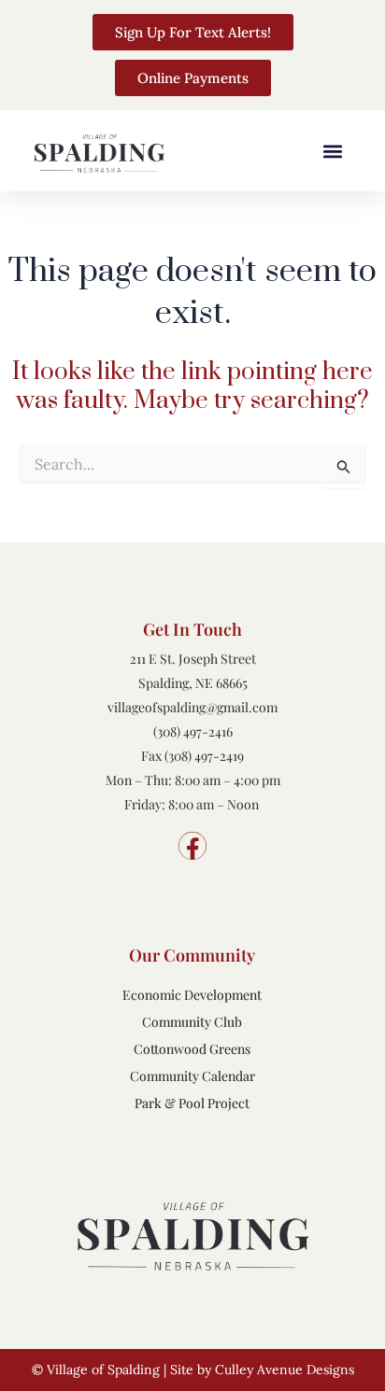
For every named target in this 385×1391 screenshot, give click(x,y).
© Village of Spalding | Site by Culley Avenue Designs (193, 1369)
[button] (332, 150)
